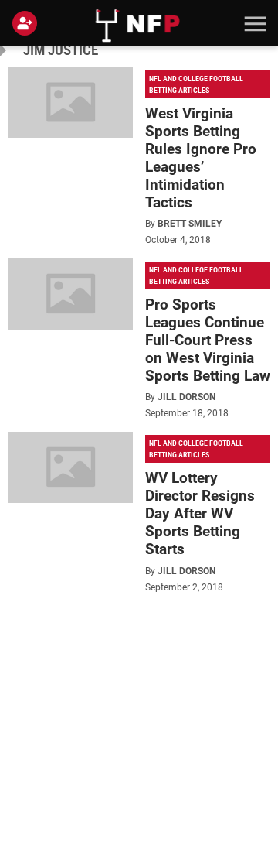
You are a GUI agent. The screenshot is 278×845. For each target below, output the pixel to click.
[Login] (27, 23)
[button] (253, 23)
